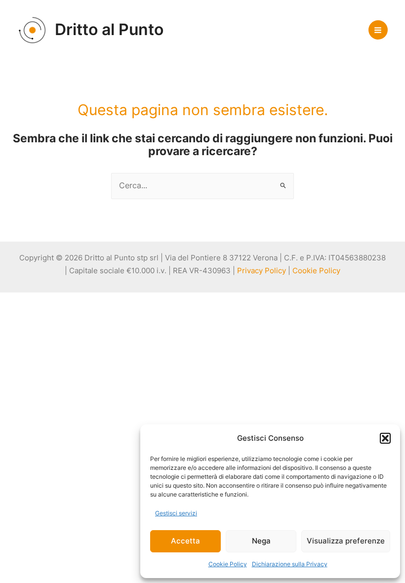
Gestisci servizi (176, 513)
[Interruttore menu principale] (378, 30)
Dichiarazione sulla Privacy (289, 564)
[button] (385, 438)
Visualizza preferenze (346, 540)
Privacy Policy (261, 270)
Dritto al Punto (109, 29)
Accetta (185, 540)
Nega (261, 540)
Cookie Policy (227, 564)
